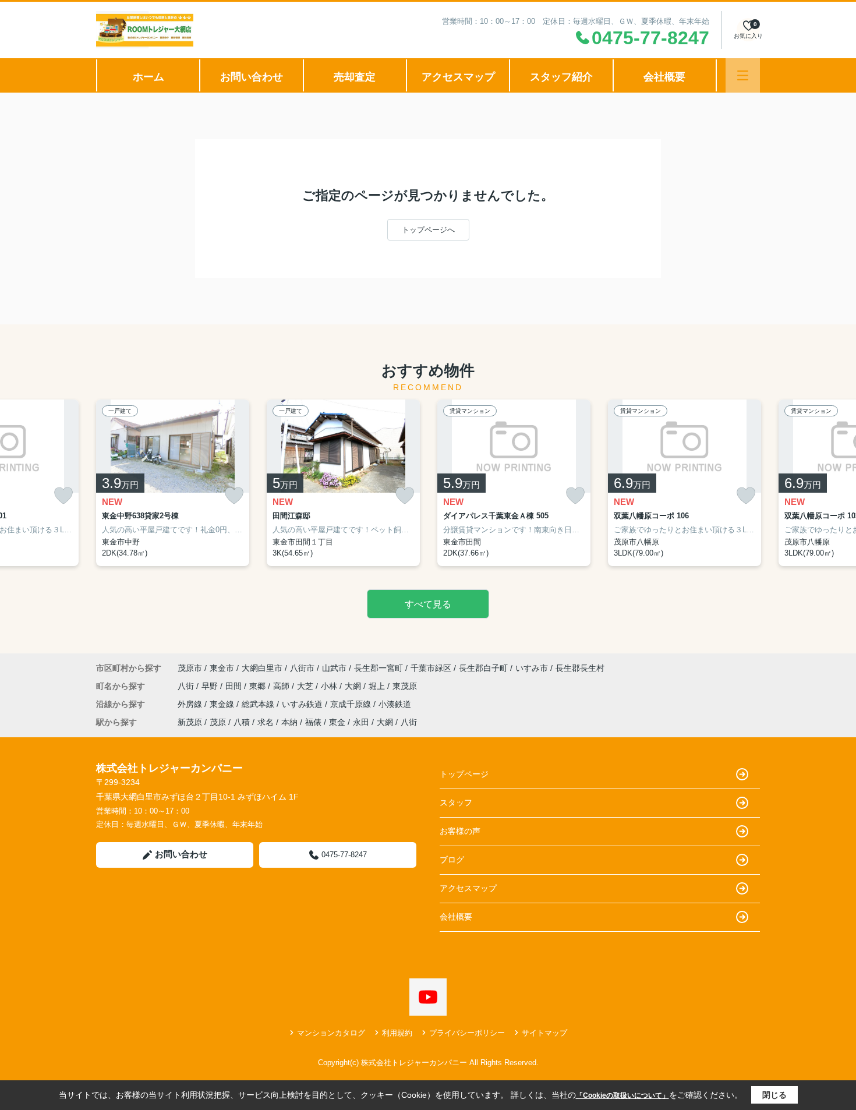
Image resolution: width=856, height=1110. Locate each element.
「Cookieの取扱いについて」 (622, 1095)
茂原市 (190, 668)
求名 (265, 722)
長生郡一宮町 (378, 668)
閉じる (774, 1095)
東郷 (258, 686)
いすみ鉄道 (303, 704)
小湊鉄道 (395, 704)
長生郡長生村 (580, 668)
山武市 (334, 668)
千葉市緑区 (431, 668)
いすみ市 (531, 668)
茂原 (218, 722)
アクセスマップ (458, 77)
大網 (354, 686)
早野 (210, 686)
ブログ (452, 859)
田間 (234, 686)
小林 (330, 686)
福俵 (313, 722)
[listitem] (172, 483)
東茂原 (404, 686)
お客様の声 (460, 831)
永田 (361, 722)
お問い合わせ (251, 77)
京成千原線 (351, 704)
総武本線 (259, 704)
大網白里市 (262, 668)
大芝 (306, 686)
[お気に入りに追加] (63, 496)
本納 (289, 722)
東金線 (223, 704)
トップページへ (428, 229)
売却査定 (355, 77)
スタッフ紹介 (561, 77)
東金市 (222, 668)
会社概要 (664, 77)
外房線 (191, 704)
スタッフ (456, 802)
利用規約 (397, 1032)
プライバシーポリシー (467, 1032)
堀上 (378, 686)
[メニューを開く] (742, 75)
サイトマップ (544, 1032)
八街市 (302, 668)
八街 (187, 686)
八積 (242, 722)
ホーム (148, 77)
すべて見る (428, 604)
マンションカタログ (331, 1032)
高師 (282, 686)
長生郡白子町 (483, 668)
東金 (337, 722)
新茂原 (190, 722)
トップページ (464, 774)
